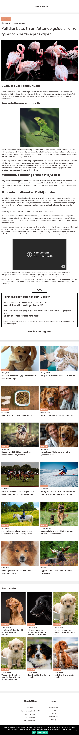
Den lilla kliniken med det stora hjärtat (56, 415)
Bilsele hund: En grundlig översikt (63, 676)
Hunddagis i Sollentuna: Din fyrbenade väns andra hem (17, 572)
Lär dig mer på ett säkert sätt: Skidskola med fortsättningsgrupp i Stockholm (57, 493)
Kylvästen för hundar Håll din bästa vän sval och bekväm (12, 632)
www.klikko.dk (32, 720)
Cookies (53, 714)
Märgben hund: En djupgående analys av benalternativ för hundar (38, 632)
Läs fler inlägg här (39, 331)
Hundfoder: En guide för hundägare (16, 415)
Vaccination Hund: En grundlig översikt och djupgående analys (10, 677)
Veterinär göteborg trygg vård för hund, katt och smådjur (18, 377)
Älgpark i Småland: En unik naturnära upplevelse (56, 572)
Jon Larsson (20, 23)
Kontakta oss (53, 716)
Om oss (53, 711)
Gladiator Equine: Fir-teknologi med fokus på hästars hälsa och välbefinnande (19, 493)
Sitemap (53, 720)
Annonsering (53, 708)
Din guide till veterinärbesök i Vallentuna (57, 376)
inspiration (5, 370)
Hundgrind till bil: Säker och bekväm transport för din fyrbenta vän (16, 453)
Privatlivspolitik (42, 732)
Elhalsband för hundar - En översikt (38, 676)
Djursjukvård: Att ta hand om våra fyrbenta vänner (55, 453)
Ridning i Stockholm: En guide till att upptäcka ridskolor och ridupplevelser (17, 532)
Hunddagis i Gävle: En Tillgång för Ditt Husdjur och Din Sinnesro (56, 532)
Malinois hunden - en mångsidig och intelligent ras (64, 632)
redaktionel (6, 19)
